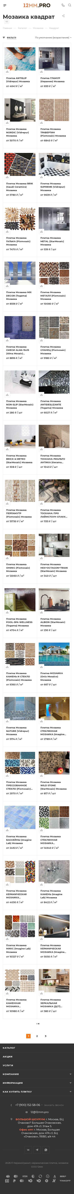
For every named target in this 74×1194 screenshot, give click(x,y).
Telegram (37, 1150)
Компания (11, 1074)
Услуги (8, 1065)
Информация (13, 1083)
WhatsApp (46, 1150)
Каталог (9, 1047)
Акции (8, 1056)
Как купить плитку (17, 1091)
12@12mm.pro (40, 1112)
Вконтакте (28, 1150)
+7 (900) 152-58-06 (27, 1105)
